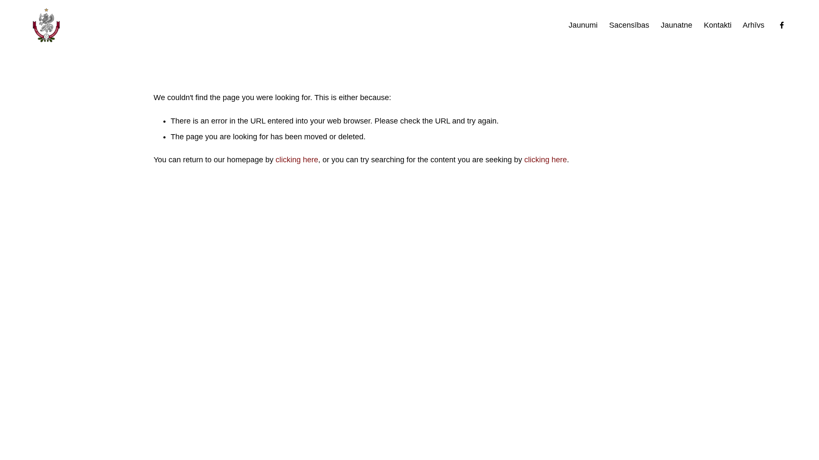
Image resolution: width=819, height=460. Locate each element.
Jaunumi (583, 25)
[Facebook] (782, 25)
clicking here (297, 159)
